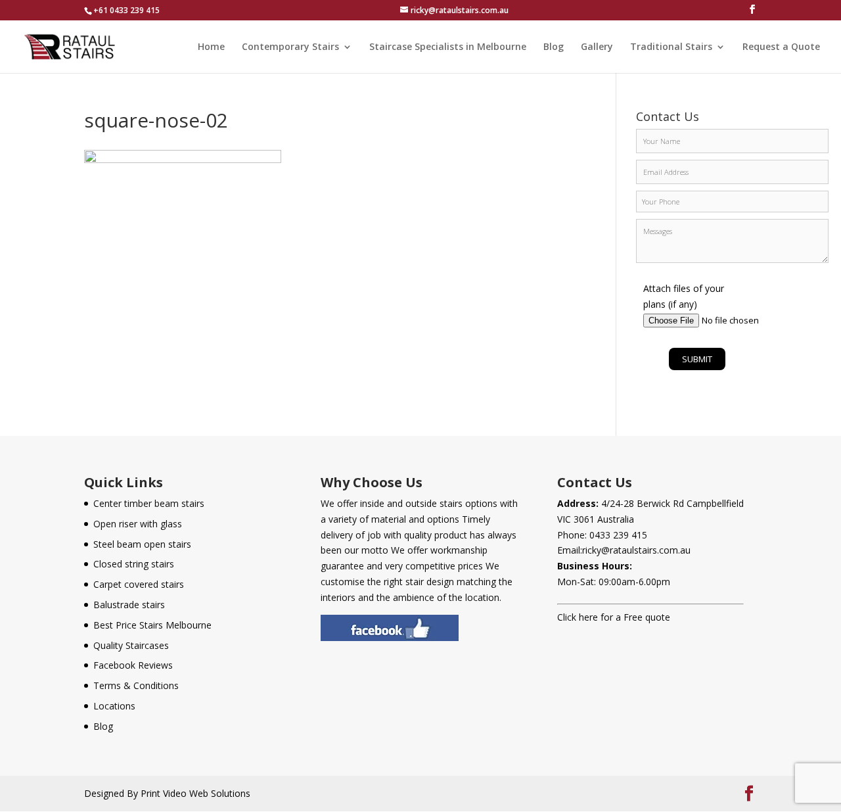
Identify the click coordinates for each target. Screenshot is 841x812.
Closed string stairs (133, 564)
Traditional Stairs (671, 47)
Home (211, 47)
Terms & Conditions (136, 685)
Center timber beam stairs (148, 503)
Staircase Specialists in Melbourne (447, 47)
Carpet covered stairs (138, 584)
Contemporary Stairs (290, 47)
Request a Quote (781, 47)
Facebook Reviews (133, 665)
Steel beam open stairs (142, 544)
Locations (114, 706)
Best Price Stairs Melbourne (152, 625)
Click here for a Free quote (613, 617)
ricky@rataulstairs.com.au (636, 550)
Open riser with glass (137, 523)
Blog (553, 47)
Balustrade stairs (129, 604)
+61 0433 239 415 (126, 10)
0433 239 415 (618, 535)
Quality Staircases (131, 645)
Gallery (597, 47)
